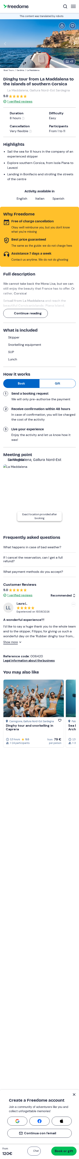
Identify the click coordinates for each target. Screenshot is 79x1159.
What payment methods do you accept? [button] (33, 572)
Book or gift (64, 1151)
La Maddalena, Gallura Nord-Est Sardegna (38, 90)
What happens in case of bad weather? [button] (32, 547)
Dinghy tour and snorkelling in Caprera (29, 727)
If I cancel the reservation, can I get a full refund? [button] (33, 559)
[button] (34, 1151)
